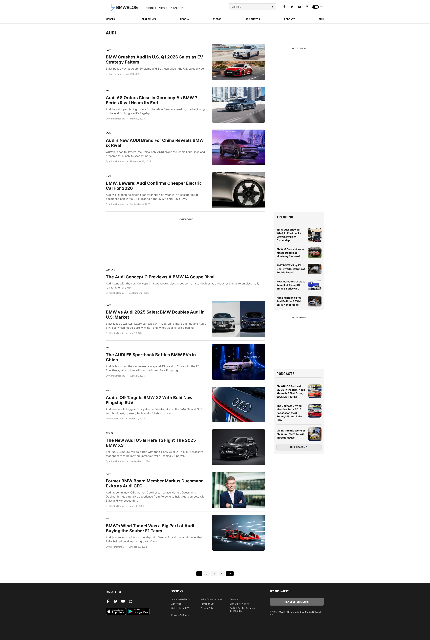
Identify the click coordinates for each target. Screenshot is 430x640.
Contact (163, 8)
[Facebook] (284, 6)
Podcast (289, 19)
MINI (321, 19)
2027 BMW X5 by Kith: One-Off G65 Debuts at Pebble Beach (290, 269)
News (183, 19)
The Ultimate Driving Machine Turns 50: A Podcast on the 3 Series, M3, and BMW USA (289, 413)
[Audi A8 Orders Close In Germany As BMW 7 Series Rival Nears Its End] (238, 104)
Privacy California (180, 615)
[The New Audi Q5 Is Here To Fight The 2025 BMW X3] (238, 447)
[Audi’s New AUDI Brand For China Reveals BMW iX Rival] (238, 147)
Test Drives (149, 19)
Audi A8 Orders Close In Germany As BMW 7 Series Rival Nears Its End (152, 100)
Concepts (110, 270)
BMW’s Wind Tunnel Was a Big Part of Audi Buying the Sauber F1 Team (150, 528)
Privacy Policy (208, 608)
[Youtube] (299, 6)
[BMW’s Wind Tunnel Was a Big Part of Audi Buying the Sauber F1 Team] (238, 533)
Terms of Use (208, 603)
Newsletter (177, 8)
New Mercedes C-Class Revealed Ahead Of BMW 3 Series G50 (290, 285)
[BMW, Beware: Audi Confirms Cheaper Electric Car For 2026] (238, 190)
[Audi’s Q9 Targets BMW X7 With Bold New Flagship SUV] (238, 404)
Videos (217, 19)
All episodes (297, 447)
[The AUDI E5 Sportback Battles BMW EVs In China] (238, 362)
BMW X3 (109, 433)
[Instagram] (307, 6)
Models (110, 19)
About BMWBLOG (180, 599)
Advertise (151, 8)
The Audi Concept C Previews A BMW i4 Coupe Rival (160, 276)
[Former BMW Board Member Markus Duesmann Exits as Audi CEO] (238, 490)
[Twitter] (292, 6)
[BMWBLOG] (133, 592)
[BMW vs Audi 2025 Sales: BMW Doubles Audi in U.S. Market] (238, 319)
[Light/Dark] (315, 7)
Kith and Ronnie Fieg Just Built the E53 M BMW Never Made (289, 301)
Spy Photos (253, 19)
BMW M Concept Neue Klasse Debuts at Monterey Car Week (290, 253)
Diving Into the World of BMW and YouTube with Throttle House (290, 434)
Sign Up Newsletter (240, 603)
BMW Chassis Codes (211, 599)
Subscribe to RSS (180, 608)
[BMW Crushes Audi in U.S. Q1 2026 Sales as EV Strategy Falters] (238, 62)
